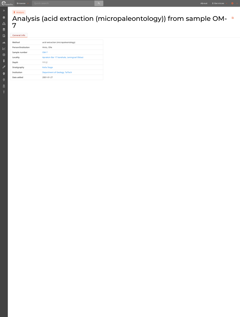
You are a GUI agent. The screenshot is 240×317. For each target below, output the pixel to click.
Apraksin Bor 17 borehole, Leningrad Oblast (62, 57)
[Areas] (4, 86)
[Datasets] (4, 54)
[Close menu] (4, 10)
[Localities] (4, 74)
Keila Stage (47, 67)
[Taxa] (4, 23)
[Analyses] (4, 61)
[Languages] (234, 3)
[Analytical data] (4, 48)
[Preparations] (4, 67)
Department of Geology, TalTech (57, 72)
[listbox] (4, 52)
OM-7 (45, 52)
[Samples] (4, 42)
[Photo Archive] (4, 35)
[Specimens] (4, 17)
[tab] (19, 35)
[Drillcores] (4, 92)
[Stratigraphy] (4, 29)
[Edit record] (233, 18)
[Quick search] (98, 3)
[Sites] (4, 80)
